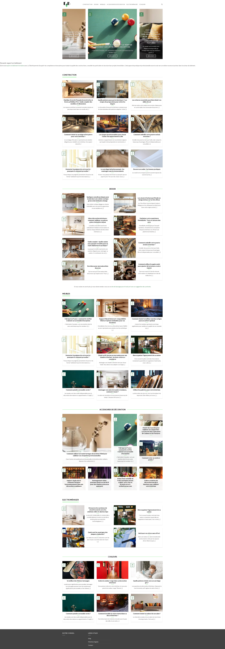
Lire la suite (74, 56)
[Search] (162, 4)
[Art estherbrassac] (71, 4)
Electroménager (132, 4)
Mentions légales (93, 642)
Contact (90, 645)
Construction (87, 4)
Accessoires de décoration (116, 4)
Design (96, 4)
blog (89, 638)
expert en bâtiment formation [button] (15, 65)
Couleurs (142, 4)
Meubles (102, 4)
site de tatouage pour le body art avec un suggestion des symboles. (131, 286)
